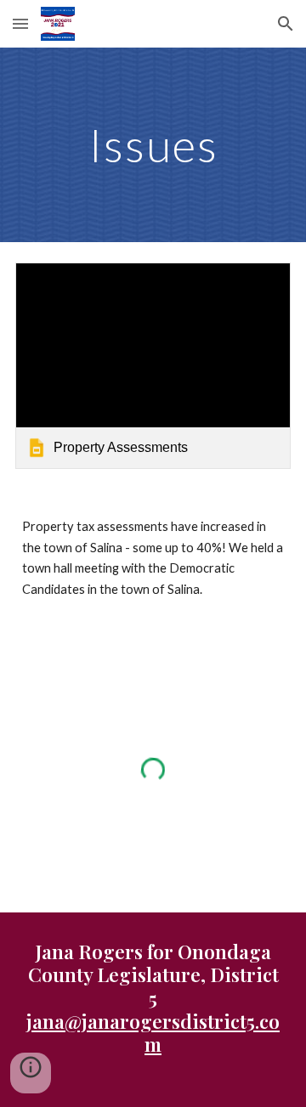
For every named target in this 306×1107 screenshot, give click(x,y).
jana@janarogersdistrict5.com (153, 1032)
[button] (20, 23)
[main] (153, 145)
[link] (153, 366)
